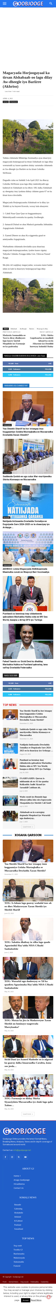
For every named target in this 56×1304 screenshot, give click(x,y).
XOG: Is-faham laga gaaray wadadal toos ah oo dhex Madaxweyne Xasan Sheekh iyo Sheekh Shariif (28, 906)
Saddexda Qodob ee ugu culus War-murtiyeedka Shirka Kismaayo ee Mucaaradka (36, 732)
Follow (48, 369)
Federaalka (7, 425)
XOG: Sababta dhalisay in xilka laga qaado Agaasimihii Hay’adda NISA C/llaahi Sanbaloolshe (27, 945)
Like (49, 363)
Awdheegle (23, 329)
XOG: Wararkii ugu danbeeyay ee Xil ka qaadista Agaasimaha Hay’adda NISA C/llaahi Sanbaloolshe (28, 984)
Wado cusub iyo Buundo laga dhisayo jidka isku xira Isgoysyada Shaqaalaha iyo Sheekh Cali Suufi (35, 800)
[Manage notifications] (48, 1297)
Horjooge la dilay (42, 329)
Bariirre (31, 329)
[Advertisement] (28, 36)
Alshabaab (13, 329)
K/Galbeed (13, 102)
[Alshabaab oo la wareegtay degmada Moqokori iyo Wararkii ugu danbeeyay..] (10, 816)
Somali (6, 102)
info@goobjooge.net (22, 1150)
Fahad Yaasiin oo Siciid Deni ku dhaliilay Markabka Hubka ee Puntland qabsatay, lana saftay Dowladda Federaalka (25, 664)
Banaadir (7, 517)
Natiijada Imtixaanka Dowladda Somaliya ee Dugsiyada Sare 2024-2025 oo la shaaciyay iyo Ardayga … (26, 524)
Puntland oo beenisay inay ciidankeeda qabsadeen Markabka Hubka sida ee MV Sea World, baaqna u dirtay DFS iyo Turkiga (25, 616)
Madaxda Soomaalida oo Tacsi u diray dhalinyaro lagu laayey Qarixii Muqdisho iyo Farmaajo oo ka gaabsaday (14, 341)
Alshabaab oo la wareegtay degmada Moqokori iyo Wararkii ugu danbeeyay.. (35, 815)
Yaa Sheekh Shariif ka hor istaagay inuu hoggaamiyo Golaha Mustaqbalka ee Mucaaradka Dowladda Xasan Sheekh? (28, 431)
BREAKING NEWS (9, 610)
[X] (18, 1157)
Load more (27, 827)
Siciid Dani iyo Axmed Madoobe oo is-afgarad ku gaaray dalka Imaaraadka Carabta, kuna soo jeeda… (28, 1062)
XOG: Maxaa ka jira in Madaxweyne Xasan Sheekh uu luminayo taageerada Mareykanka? (27, 1023)
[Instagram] (12, 1157)
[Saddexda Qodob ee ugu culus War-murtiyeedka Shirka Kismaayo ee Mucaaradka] (28, 456)
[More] (33, 112)
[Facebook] (5, 1157)
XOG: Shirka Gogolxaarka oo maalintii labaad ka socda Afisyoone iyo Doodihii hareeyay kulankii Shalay (41, 341)
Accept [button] (26, 1300)
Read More (36, 1300)
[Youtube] (25, 1157)
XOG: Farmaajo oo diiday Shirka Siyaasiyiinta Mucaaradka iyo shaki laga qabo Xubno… (28, 1101)
